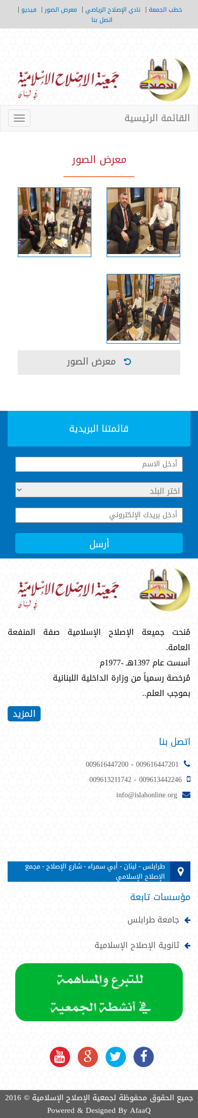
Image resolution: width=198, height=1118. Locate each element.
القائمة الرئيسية (157, 118)
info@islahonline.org (146, 795)
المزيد (24, 713)
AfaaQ (140, 1110)
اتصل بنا (101, 20)
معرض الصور (61, 10)
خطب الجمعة (165, 10)
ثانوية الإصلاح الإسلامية (136, 945)
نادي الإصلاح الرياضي (113, 10)
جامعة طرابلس (153, 920)
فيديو (29, 10)
